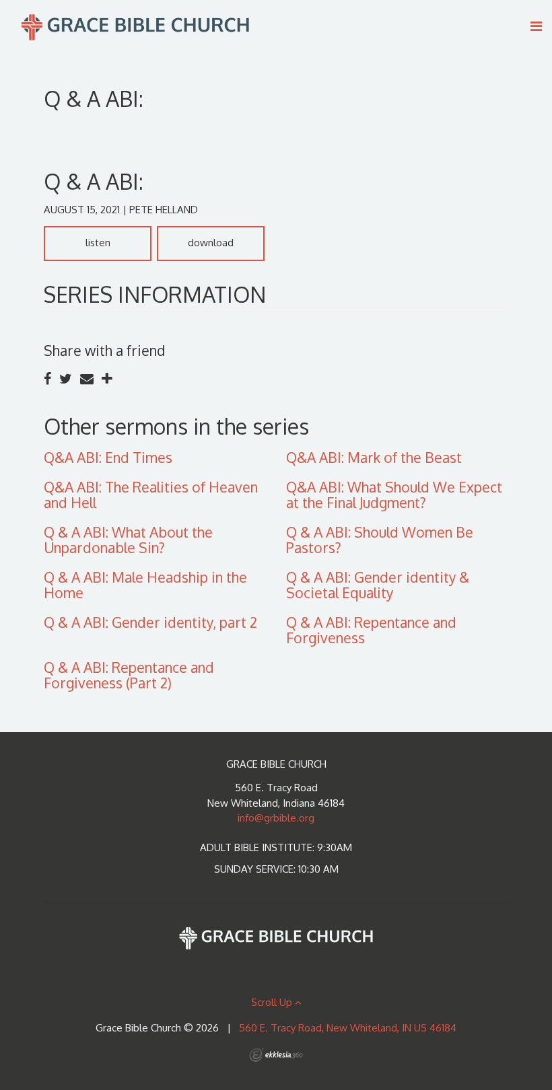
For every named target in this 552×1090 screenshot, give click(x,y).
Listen (97, 242)
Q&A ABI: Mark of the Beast (374, 457)
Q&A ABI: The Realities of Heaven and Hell (151, 494)
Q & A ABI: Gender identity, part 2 (150, 622)
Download (211, 242)
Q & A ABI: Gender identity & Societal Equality (377, 585)
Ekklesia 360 (276, 1055)
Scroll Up (273, 1002)
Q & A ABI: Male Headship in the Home (145, 585)
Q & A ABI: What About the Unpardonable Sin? (128, 539)
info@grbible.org (276, 817)
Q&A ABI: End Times (108, 457)
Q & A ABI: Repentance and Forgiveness (371, 630)
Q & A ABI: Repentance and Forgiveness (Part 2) (129, 675)
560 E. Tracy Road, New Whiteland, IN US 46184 (347, 1027)
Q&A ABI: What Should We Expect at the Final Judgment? (394, 494)
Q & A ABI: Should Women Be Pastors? (379, 539)
